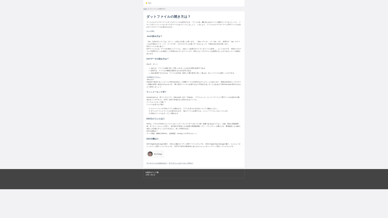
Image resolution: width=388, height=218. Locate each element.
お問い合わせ (150, 175)
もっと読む (151, 31)
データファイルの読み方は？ (157, 163)
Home (145, 9)
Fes (149, 3)
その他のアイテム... (154, 77)
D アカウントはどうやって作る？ (181, 163)
